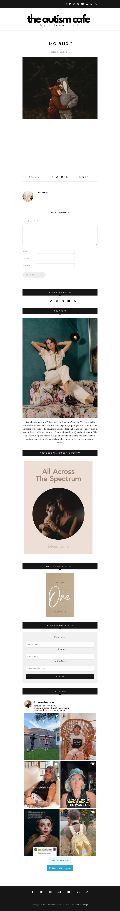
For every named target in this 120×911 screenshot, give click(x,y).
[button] (42, 736)
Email (25, 258)
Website (26, 265)
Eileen (86, 177)
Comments (34, 177)
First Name (60, 637)
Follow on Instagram (60, 868)
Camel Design (81, 905)
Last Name (60, 649)
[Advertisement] (60, 145)
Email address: (60, 661)
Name (25, 251)
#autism (48, 710)
